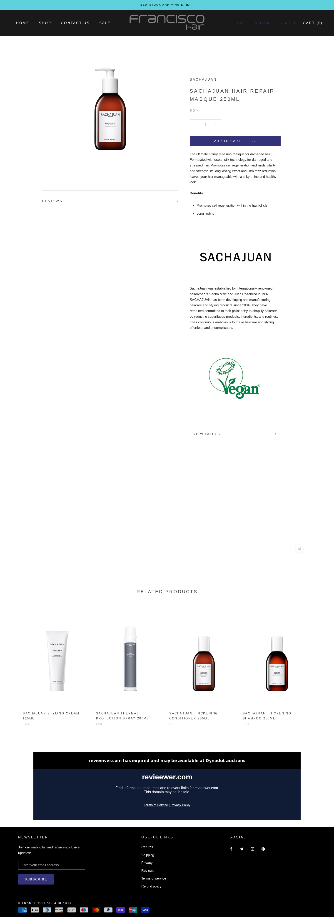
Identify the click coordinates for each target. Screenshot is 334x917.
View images (206, 434)
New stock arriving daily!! (167, 4)
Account (264, 23)
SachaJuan (203, 79)
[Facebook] (231, 849)
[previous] (14, 664)
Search (288, 23)
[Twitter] (242, 849)
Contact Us (75, 23)
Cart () (313, 23)
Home (22, 23)
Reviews (147, 870)
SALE (105, 23)
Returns (147, 847)
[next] (320, 664)
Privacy (147, 863)
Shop (45, 23)
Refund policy (151, 886)
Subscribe (36, 879)
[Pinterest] (263, 849)
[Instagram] (252, 849)
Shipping (147, 855)
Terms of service (153, 878)
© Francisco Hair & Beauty (45, 903)
